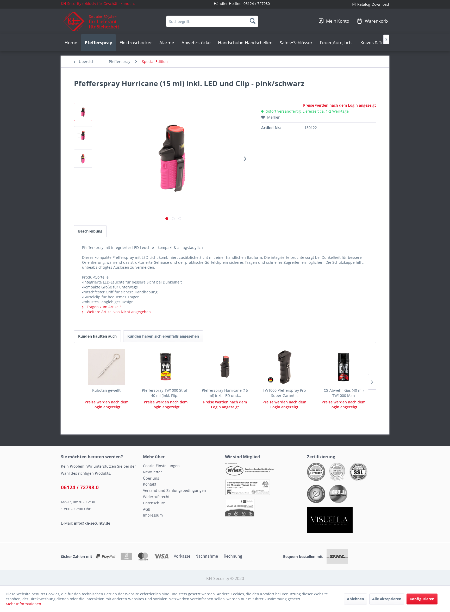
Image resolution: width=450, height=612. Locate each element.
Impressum (153, 515)
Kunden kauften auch (97, 336)
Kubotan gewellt (106, 390)
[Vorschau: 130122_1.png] (83, 112)
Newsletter (152, 471)
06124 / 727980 (256, 3)
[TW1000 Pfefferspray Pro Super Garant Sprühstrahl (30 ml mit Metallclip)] (284, 367)
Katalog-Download (373, 4)
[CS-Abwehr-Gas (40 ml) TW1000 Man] (343, 367)
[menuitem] (368, 4)
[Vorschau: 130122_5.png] (83, 135)
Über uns (151, 478)
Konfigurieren (422, 598)
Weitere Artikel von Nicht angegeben (118, 311)
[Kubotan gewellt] (106, 367)
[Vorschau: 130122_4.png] (83, 159)
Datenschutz (154, 502)
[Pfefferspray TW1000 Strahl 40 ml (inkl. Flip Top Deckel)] (166, 367)
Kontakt (149, 484)
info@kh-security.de (92, 523)
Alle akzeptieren (386, 598)
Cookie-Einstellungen (161, 465)
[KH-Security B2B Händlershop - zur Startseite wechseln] (92, 21)
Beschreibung (90, 231)
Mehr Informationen (23, 603)
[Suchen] (252, 21)
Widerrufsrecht (156, 496)
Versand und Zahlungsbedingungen (174, 490)
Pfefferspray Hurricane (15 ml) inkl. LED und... (225, 393)
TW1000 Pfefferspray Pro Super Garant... (284, 393)
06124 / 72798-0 (80, 487)
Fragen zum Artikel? (103, 306)
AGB (146, 509)
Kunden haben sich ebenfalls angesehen (163, 336)
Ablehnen (355, 598)
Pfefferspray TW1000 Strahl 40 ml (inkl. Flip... (166, 393)
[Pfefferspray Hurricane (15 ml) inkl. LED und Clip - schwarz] (225, 367)
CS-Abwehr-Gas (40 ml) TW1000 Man (344, 393)
